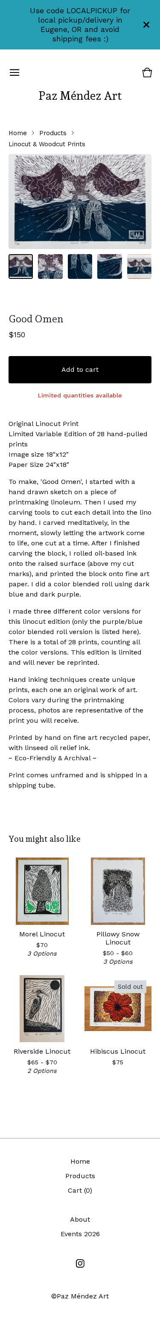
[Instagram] (80, 1263)
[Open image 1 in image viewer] (80, 201)
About (80, 1219)
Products (53, 133)
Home (18, 133)
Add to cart (80, 369)
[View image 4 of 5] (109, 266)
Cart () (80, 1190)
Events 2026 (80, 1234)
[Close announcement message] (146, 25)
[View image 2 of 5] (50, 266)
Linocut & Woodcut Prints (47, 144)
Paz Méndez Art (80, 95)
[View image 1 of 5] (21, 266)
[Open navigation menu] (14, 72)
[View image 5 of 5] (139, 266)
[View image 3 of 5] (80, 266)
